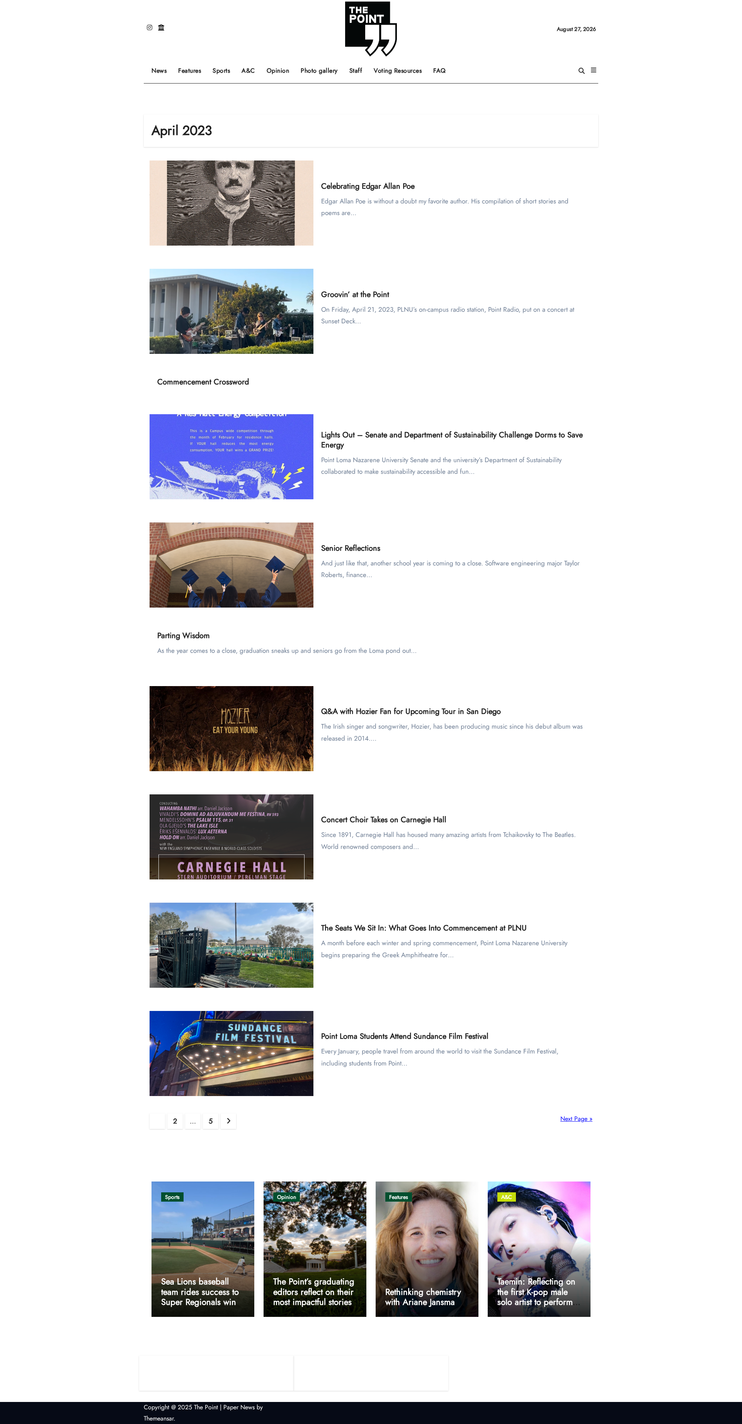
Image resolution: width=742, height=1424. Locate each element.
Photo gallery (319, 70)
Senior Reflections (350, 548)
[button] (593, 70)
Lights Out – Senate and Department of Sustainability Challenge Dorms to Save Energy (452, 440)
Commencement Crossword (203, 382)
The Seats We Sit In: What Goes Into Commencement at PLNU (424, 928)
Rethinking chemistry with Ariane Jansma (423, 1297)
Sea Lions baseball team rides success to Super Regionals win (200, 1291)
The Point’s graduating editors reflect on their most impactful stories (313, 1291)
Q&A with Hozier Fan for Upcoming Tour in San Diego (411, 711)
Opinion (281, 68)
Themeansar (159, 1418)
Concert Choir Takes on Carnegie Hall (383, 819)
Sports (224, 68)
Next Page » (576, 1118)
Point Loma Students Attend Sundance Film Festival (404, 1036)
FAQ (439, 70)
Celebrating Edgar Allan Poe (368, 186)
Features (192, 68)
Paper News (239, 1407)
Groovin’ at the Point (355, 294)
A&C (251, 68)
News (159, 70)
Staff (355, 70)
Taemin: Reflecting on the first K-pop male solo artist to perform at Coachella (536, 1296)
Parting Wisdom (183, 635)
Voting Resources (398, 70)
